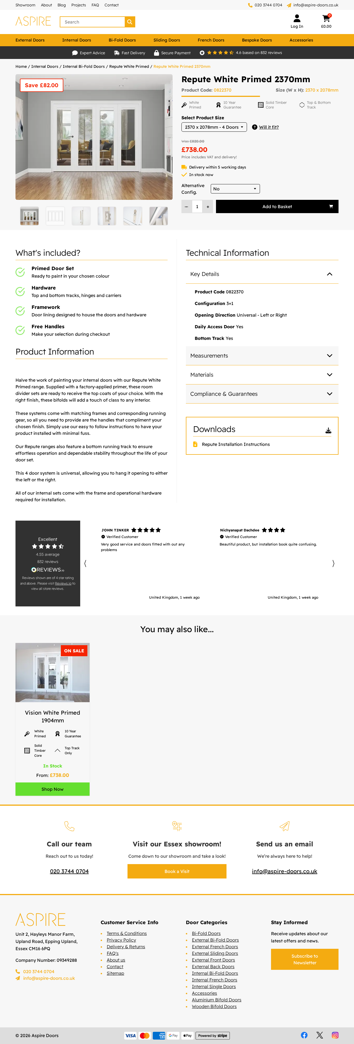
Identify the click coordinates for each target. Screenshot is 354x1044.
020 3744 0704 (268, 4)
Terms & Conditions (127, 933)
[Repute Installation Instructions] (197, 444)
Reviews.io (63, 583)
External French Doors (215, 946)
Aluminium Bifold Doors (216, 999)
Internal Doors (76, 40)
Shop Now (52, 789)
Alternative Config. (192, 189)
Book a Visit (177, 871)
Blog (62, 4)
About (46, 4)
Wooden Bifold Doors (214, 1006)
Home (21, 66)
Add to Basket (277, 206)
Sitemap (115, 973)
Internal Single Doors (214, 986)
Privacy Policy (121, 940)
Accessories (301, 40)
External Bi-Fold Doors (215, 940)
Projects (78, 4)
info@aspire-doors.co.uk (316, 4)
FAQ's (113, 953)
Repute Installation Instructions (236, 444)
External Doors (30, 40)
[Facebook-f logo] (304, 1035)
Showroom (25, 4)
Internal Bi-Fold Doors (84, 66)
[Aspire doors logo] (33, 21)
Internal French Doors (214, 980)
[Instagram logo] (335, 1035)
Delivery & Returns (126, 946)
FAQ (95, 4)
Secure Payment (176, 52)
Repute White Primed (129, 66)
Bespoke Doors (257, 40)
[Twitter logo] (319, 1035)
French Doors (211, 40)
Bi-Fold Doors (122, 40)
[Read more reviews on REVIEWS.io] (48, 569)
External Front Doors (213, 960)
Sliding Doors (166, 40)
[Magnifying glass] (130, 21)
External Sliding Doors (215, 953)
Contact (112, 4)
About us (116, 960)
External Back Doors (213, 966)
